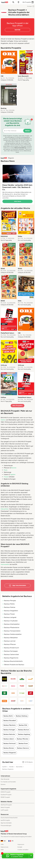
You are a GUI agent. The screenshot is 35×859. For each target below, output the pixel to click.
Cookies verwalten (23, 849)
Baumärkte (19, 766)
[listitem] (9, 65)
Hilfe (2, 844)
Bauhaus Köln (23, 725)
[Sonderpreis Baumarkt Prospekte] (30, 693)
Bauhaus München (22, 739)
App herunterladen (6, 823)
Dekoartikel (4, 509)
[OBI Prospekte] (13, 693)
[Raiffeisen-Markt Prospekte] (22, 693)
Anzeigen (29, 6)
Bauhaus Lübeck (9, 739)
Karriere (3, 784)
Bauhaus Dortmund (9, 743)
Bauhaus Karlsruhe (9, 734)
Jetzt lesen (17, 201)
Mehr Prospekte (17, 405)
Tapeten (12, 474)
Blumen (13, 468)
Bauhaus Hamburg (21, 716)
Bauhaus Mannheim (10, 725)
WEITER (17, 30)
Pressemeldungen (6, 825)
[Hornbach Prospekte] (30, 686)
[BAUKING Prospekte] (13, 679)
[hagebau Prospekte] (4, 686)
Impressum (21, 844)
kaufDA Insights (5, 820)
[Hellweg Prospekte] (22, 686)
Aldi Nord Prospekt (6, 805)
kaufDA (4, 766)
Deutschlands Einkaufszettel (9, 817)
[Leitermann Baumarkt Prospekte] (4, 693)
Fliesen (6, 477)
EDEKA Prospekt (5, 792)
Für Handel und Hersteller (8, 782)
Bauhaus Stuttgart (9, 730)
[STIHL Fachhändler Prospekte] (4, 701)
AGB (2, 849)
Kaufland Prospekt (6, 794)
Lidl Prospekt (4, 810)
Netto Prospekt (5, 807)
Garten (3, 420)
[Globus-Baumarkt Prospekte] (30, 679)
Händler (11, 766)
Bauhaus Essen (23, 743)
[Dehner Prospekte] (22, 679)
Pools (5, 470)
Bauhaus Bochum (23, 730)
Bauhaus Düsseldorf (10, 720)
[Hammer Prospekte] (13, 686)
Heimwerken (5, 564)
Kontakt (20, 847)
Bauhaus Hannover (23, 748)
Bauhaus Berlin (8, 716)
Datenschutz (4, 847)
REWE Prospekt (5, 797)
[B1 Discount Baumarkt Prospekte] (4, 679)
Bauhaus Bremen (9, 748)
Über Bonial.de (5, 779)
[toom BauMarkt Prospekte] (13, 701)
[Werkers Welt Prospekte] (30, 701)
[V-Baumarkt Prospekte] (22, 701)
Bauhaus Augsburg (24, 734)
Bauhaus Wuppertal (10, 752)
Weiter (27, 131)
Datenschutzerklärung (20, 147)
